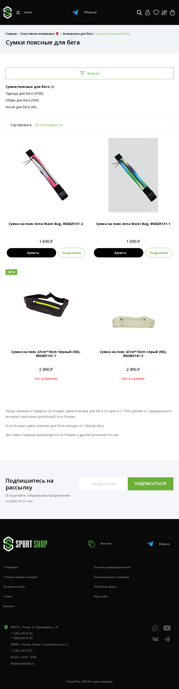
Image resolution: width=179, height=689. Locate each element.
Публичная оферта (105, 586)
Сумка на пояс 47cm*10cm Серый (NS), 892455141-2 (133, 354)
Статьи (7, 596)
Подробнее (71, 253)
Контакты (9, 606)
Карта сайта (101, 596)
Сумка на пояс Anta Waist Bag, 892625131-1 (133, 224)
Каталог (105, 543)
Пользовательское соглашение (111, 577)
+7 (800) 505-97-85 (21, 638)
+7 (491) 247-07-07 (21, 650)
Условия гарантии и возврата (20, 577)
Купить (33, 253)
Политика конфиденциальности (112, 567)
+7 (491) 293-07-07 (21, 633)
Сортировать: (21, 125)
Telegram (90, 12)
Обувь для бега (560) (22, 100)
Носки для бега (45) (21, 107)
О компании (10, 567)
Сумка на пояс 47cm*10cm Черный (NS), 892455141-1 (45, 354)
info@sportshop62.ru (22, 663)
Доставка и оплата (14, 586)
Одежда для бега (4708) (24, 93)
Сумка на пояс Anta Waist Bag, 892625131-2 (46, 224)
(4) (30, 86)
